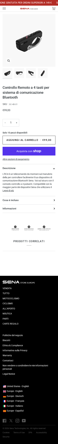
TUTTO (6, 293)
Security (6, 437)
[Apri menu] (7, 9)
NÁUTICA (7, 313)
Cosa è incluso (11, 200)
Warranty (7, 355)
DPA (30, 432)
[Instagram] (17, 421)
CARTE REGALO (11, 323)
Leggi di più (8, 190)
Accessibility (41, 432)
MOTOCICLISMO (11, 298)
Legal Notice (9, 374)
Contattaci (8, 360)
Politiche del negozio (13, 335)
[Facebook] (4, 421)
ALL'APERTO (9, 308)
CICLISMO (8, 303)
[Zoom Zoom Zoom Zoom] (29, 40)
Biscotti (6, 340)
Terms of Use (19, 432)
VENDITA (7, 288)
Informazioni (9, 208)
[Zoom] (8, 61)
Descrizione (9, 168)
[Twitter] (11, 421)
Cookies (6, 432)
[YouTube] (24, 421)
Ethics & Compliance (13, 345)
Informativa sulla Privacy (15, 350)
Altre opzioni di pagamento (16, 159)
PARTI (6, 318)
